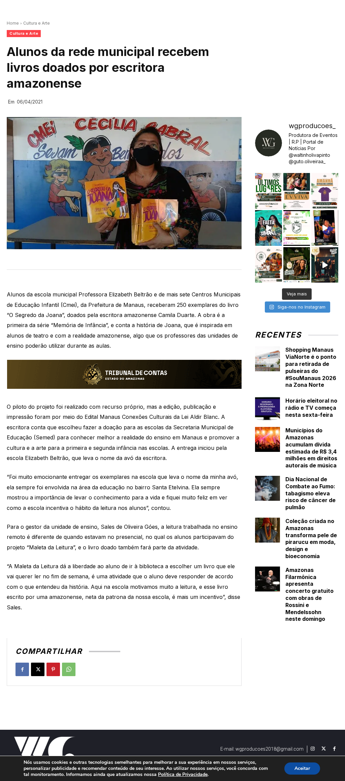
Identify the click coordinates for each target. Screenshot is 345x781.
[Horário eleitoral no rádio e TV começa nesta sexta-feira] (267, 407)
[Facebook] (22, 669)
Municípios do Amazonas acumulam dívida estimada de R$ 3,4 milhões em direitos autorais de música (311, 448)
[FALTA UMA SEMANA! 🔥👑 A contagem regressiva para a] (268, 228)
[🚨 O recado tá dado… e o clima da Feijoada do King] (324, 265)
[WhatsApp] (68, 669)
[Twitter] (323, 749)
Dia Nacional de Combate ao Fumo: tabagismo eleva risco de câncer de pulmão (310, 493)
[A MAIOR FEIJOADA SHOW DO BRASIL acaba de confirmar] (296, 265)
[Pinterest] (53, 669)
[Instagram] (312, 749)
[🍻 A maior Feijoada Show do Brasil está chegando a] (268, 265)
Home (13, 23)
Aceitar (302, 768)
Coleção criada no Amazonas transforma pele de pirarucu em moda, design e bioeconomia (311, 538)
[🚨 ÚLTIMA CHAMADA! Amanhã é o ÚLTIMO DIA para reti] (296, 191)
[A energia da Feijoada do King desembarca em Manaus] (324, 228)
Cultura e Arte (36, 23)
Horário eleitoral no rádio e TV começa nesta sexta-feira (311, 407)
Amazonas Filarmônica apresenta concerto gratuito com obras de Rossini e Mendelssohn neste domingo (309, 595)
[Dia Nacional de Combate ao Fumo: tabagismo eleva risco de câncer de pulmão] (267, 488)
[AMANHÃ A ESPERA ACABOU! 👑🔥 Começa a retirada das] (324, 191)
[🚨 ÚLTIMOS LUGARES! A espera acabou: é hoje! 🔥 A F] (268, 191)
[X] (37, 669)
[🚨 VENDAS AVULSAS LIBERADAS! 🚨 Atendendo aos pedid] (296, 228)
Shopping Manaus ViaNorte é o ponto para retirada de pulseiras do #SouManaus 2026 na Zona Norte (310, 367)
